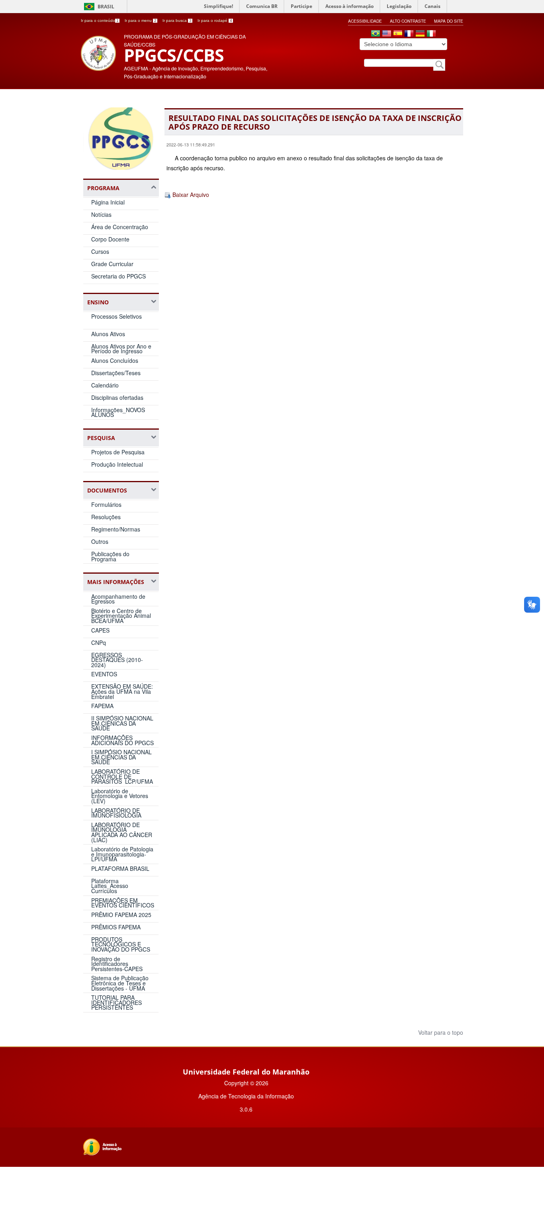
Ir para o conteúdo (100, 20)
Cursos (100, 251)
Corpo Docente (110, 239)
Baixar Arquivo (190, 195)
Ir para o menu (141, 20)
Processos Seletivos (116, 316)
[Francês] (409, 34)
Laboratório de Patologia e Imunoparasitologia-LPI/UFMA (122, 854)
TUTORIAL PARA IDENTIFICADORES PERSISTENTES (116, 1002)
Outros (99, 541)
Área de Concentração (119, 227)
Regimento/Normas (115, 529)
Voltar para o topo (440, 1032)
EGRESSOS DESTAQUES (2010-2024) (117, 660)
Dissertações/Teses (116, 373)
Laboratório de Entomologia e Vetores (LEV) (119, 796)
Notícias (101, 214)
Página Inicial (108, 202)
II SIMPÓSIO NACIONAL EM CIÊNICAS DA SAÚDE (122, 723)
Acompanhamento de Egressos (118, 598)
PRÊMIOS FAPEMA (116, 927)
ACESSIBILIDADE (365, 21)
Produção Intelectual (117, 464)
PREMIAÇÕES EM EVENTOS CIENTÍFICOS (122, 902)
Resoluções (106, 517)
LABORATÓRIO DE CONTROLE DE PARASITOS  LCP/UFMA (122, 776)
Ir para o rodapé (215, 20)
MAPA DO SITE (448, 21)
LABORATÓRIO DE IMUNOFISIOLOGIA (116, 813)
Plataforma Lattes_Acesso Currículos (109, 886)
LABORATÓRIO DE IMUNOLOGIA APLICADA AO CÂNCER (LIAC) (121, 832)
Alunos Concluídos (114, 360)
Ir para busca (177, 20)
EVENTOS (104, 674)
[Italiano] (431, 34)
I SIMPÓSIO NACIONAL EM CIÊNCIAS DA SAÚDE (121, 757)
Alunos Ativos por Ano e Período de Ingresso (121, 348)
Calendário (105, 385)
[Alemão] (420, 34)
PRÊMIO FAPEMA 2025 (121, 915)
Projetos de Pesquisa (118, 452)
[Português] (375, 34)
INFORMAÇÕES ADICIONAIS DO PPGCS (122, 740)
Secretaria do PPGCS (118, 276)
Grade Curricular (112, 264)
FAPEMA (102, 706)
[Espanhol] (398, 34)
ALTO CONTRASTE (408, 21)
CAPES (100, 630)
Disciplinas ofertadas (117, 397)
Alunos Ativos (108, 334)
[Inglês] (386, 34)
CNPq (98, 642)
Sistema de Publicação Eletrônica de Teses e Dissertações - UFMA (120, 983)
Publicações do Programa (110, 556)
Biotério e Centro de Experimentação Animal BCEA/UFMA (121, 616)
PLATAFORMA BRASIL (120, 868)
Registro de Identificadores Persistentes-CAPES (117, 964)
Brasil (106, 6)
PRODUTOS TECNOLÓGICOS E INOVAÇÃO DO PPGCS (120, 944)
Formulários (106, 504)
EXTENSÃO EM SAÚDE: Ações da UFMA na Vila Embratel (122, 691)
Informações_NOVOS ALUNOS (118, 412)
